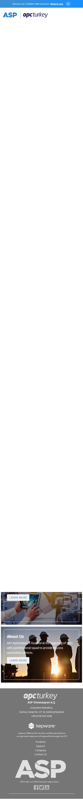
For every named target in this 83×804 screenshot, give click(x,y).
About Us (15, 637)
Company (40, 750)
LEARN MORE (18, 597)
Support (40, 746)
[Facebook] (36, 787)
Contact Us (41, 754)
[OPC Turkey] (25, 15)
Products (41, 741)
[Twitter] (41, 787)
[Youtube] (47, 787)
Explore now (56, 4)
